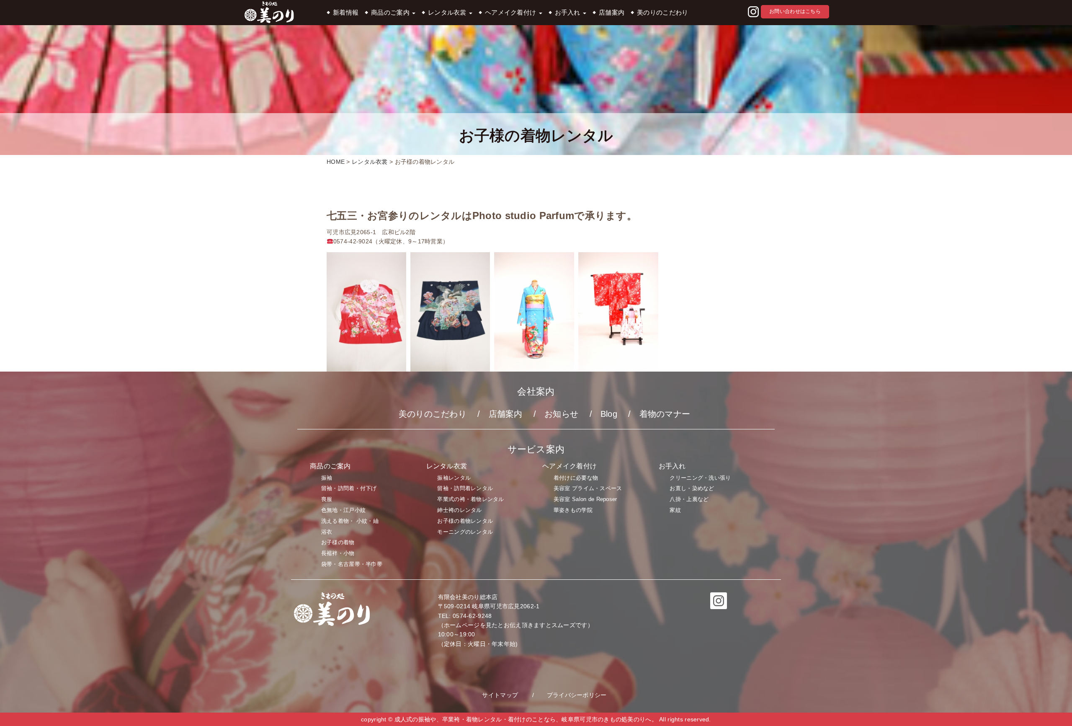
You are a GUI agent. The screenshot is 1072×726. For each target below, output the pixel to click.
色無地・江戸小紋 (343, 510)
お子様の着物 (338, 542)
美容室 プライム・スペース (588, 488)
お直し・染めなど (692, 488)
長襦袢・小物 (338, 553)
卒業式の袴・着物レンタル (470, 499)
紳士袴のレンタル (459, 510)
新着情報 (345, 12)
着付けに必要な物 (576, 478)
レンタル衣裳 (448, 12)
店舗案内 (611, 12)
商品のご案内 (391, 12)
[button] (753, 12)
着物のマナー (665, 414)
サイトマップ (500, 695)
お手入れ (568, 12)
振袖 (326, 478)
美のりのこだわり (662, 12)
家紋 (675, 510)
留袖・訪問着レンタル (465, 488)
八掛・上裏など (689, 499)
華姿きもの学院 (573, 510)
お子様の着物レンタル (465, 521)
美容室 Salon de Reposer (585, 499)
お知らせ (561, 414)
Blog (608, 414)
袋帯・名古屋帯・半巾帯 (351, 564)
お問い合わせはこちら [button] (795, 11)
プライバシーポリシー (577, 695)
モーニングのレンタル (465, 532)
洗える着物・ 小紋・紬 (350, 521)
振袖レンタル (454, 478)
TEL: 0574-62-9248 (465, 615)
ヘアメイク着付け (511, 12)
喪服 (326, 499)
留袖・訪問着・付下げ (349, 488)
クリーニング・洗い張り (700, 478)
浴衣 (326, 532)
